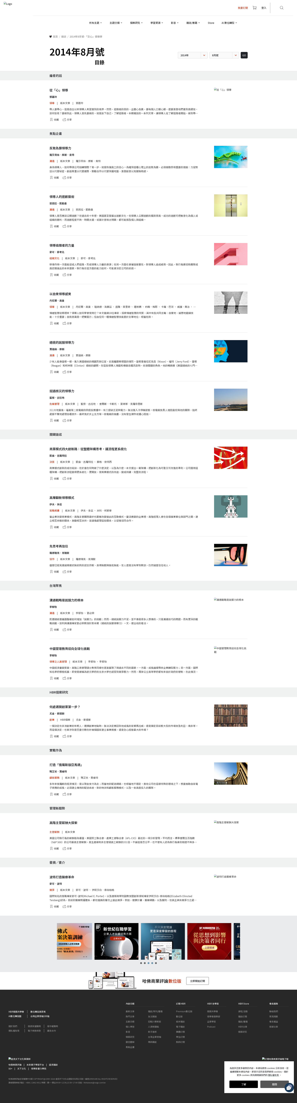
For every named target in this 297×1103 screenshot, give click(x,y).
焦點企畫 (130, 1047)
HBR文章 (242, 1026)
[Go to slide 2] (145, 963)
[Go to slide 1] (141, 963)
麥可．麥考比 (88, 258)
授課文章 (273, 1026)
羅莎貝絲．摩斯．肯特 (88, 161)
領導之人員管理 (58, 661)
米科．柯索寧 (104, 510)
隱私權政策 (14, 1030)
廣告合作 (51, 1030)
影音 (128, 1031)
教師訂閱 (180, 1041)
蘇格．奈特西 (104, 462)
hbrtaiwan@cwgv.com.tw (95, 1082)
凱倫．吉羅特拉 (84, 462)
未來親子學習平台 (35, 1064)
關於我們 (13, 1026)
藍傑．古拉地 (88, 404)
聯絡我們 (273, 1011)
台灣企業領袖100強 (39, 1016)
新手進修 (152, 1031)
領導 (52, 103)
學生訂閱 (180, 1036)
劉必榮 (90, 613)
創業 (52, 719)
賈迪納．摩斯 (83, 355)
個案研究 (130, 1036)
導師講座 (152, 1041)
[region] (148, 941)
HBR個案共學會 (16, 1011)
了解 (243, 1084)
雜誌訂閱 (242, 1016)
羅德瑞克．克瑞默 (86, 559)
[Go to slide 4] (152, 963)
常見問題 (273, 1016)
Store (211, 23)
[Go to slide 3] (148, 963)
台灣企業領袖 (154, 1036)
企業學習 (211, 1021)
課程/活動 (243, 1011)
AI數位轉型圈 (15, 1016)
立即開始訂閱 (197, 981)
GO (244, 55)
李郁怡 (79, 613)
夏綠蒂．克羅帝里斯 (131, 404)
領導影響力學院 (38, 1068)
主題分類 (130, 1021)
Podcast (211, 1026)
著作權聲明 (52, 1026)
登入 (263, 8)
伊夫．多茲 (87, 510)
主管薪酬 (54, 832)
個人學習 (130, 1026)
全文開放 (152, 1016)
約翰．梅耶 (151, 307)
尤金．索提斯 (83, 719)
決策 (52, 462)
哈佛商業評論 (15, 1064)
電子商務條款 (34, 1030)
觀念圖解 (130, 1041)
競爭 (52, 890)
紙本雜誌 (180, 1021)
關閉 (274, 1084)
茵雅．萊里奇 (122, 307)
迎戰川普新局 (154, 1021)
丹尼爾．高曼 (83, 307)
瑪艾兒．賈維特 (89, 777)
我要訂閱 (243, 8)
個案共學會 (212, 1011)
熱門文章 (130, 1016)
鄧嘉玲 (79, 103)
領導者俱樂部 (213, 1016)
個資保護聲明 (34, 1026)
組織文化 (54, 258)
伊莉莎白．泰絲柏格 (103, 890)
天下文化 (21, 1068)
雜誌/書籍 (243, 1021)
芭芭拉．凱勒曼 (84, 209)
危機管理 (54, 404)
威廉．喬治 (183, 307)
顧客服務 (54, 777)
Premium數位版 (184, 1011)
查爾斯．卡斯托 (108, 404)
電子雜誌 (180, 1026)
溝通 (52, 161)
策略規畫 (54, 510)
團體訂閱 (180, 1031)
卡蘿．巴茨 (167, 307)
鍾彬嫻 (137, 307)
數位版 (179, 1016)
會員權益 (273, 1021)
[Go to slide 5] (156, 963)
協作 (52, 559)
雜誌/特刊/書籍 (155, 1011)
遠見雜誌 (53, 1064)
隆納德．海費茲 (103, 307)
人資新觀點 (153, 1026)
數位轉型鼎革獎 (38, 1011)
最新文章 (130, 1011)
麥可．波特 (82, 890)
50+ (10, 1068)
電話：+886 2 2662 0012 (30, 1082)
